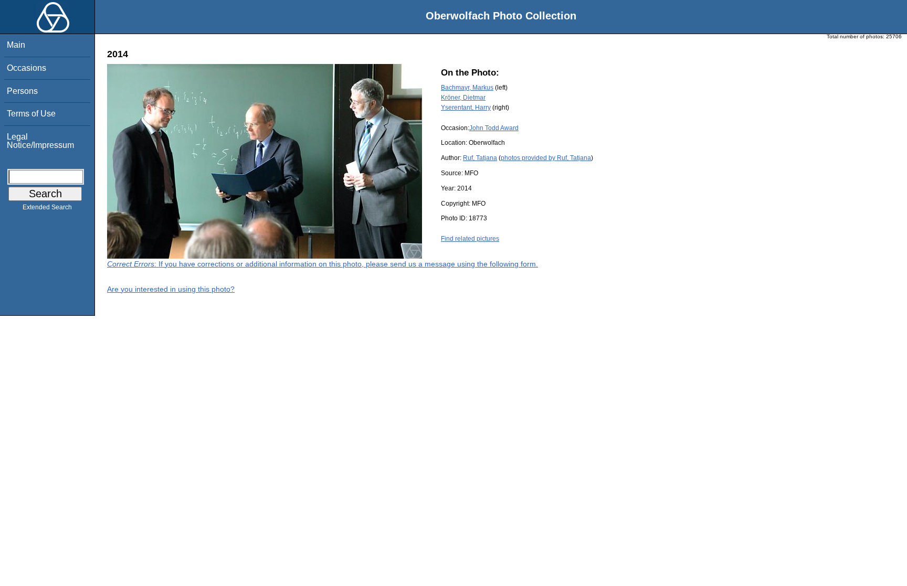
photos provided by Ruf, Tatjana (546, 158)
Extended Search (47, 207)
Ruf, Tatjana (480, 158)
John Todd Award (494, 128)
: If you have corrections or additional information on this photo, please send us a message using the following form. (322, 264)
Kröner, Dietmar (463, 97)
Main (16, 44)
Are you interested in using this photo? (171, 289)
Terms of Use (31, 113)
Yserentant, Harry (466, 107)
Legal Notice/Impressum (40, 141)
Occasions (26, 67)
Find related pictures (470, 238)
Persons (22, 91)
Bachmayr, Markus (467, 87)
